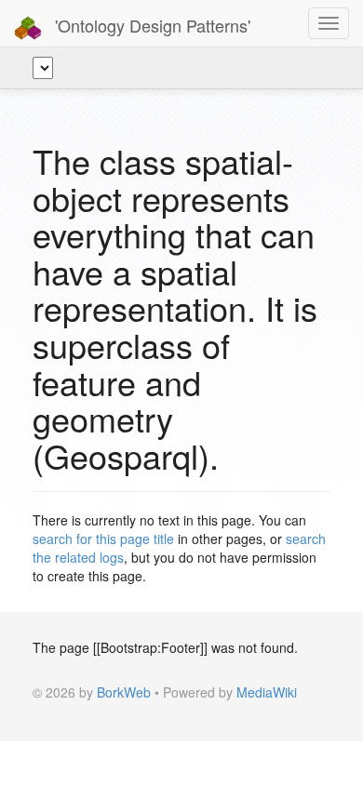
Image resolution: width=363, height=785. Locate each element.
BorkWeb (124, 692)
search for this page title (103, 538)
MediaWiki (266, 692)
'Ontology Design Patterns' (150, 25)
